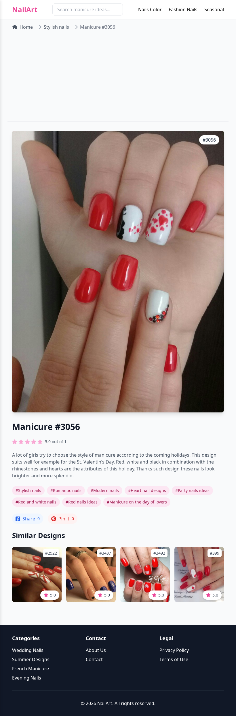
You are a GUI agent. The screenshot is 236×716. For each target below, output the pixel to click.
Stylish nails (56, 27)
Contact (94, 659)
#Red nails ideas (82, 502)
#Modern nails (105, 490)
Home (26, 27)
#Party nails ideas (192, 490)
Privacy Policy (174, 650)
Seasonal (214, 9)
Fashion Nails (183, 9)
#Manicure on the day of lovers (137, 502)
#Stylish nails (28, 490)
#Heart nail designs (147, 490)
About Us (96, 650)
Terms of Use (173, 659)
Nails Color (150, 9)
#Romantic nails (65, 490)
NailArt (24, 9)
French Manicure (30, 668)
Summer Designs (31, 659)
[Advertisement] (118, 78)
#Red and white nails (36, 502)
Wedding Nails (27, 650)
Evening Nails (26, 678)
